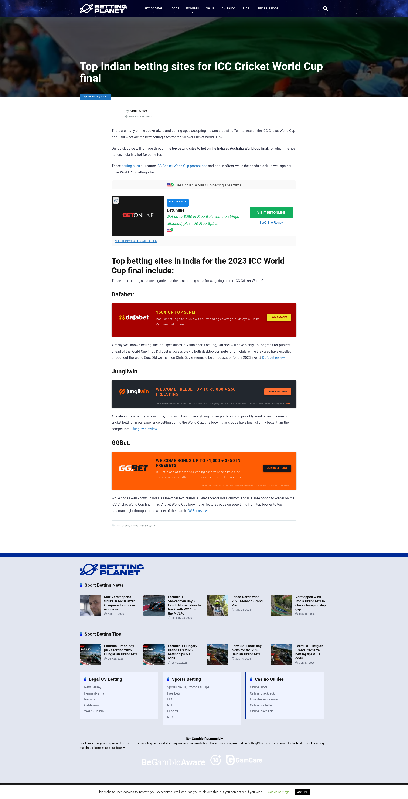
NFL (170, 705)
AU (118, 525)
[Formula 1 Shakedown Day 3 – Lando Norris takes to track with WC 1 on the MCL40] (154, 615)
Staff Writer (138, 111)
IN (154, 525)
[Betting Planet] (103, 7)
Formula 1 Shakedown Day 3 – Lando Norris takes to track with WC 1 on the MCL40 (184, 605)
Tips (245, 8)
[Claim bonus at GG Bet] (134, 470)
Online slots (259, 687)
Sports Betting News (95, 96)
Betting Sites (153, 8)
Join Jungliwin (278, 391)
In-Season (228, 8)
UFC (170, 699)
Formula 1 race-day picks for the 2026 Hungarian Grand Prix (120, 650)
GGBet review (197, 511)
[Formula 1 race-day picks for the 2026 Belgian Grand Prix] (217, 664)
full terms (288, 403)
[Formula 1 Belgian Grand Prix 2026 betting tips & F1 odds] (281, 664)
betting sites (131, 166)
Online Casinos (267, 8)
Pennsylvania (94, 693)
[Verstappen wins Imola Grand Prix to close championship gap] (281, 615)
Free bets (174, 693)
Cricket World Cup (141, 525)
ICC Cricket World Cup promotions (182, 166)
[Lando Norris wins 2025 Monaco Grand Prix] (217, 615)
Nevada (90, 699)
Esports (172, 711)
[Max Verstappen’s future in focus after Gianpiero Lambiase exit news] (90, 615)
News (210, 8)
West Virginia (94, 711)
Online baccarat (261, 711)
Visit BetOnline (271, 212)
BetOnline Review (271, 222)
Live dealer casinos (264, 699)
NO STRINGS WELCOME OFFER (136, 241)
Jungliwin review (144, 429)
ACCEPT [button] (302, 792)
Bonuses (192, 8)
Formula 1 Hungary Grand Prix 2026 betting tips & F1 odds (182, 652)
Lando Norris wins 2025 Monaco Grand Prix (247, 601)
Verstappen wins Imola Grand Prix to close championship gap (310, 603)
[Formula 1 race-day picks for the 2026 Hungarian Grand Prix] (90, 664)
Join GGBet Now (277, 468)
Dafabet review (273, 358)
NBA (170, 717)
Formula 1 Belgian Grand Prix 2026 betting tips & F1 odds (309, 652)
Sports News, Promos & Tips (188, 687)
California (91, 705)
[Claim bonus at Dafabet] (134, 319)
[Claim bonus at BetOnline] (138, 216)
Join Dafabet (279, 317)
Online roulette (261, 705)
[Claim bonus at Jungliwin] (134, 394)
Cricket (125, 525)
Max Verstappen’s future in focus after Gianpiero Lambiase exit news (119, 603)
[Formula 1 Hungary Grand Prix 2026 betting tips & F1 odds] (154, 664)
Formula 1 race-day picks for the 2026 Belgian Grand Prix (247, 650)
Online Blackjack (262, 693)
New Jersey (92, 687)
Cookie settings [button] (278, 792)
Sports (174, 8)
